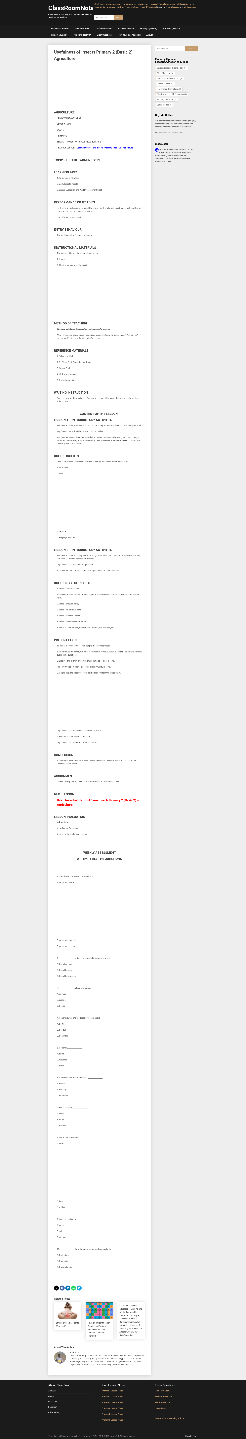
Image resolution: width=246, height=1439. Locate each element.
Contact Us (53, 1396)
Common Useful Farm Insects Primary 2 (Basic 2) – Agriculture (105, 148)
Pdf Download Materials (130, 35)
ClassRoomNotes (72, 8)
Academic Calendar (60, 28)
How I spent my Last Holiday (135, 4)
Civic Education (165, 73)
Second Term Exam (163, 1396)
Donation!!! (53, 1407)
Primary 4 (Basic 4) (148, 28)
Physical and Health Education (172, 94)
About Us (150, 35)
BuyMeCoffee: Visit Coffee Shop (169, 132)
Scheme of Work (81, 28)
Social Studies (164, 105)
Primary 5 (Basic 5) (171, 28)
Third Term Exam (162, 1402)
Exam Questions (104, 35)
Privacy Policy (54, 1412)
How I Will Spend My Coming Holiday (166, 4)
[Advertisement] (99, 84)
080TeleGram (190, 7)
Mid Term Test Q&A (82, 35)
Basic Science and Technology (171, 68)
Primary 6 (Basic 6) (59, 35)
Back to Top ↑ (191, 1436)
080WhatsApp (173, 7)
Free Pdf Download (148, 7)
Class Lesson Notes (103, 28)
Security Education (166, 99)
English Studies (165, 84)
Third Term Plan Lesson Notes (107, 4)
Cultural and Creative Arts (170, 78)
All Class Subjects (126, 28)
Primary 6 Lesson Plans (112, 1420)
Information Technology (169, 89)
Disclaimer (52, 1401)
